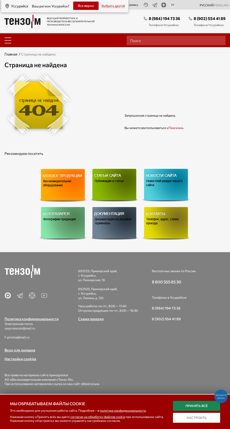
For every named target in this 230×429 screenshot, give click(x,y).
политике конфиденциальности (123, 410)
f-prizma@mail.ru (17, 337)
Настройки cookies (20, 359)
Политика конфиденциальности (31, 319)
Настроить (197, 418)
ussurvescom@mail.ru (19, 328)
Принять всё (197, 406)
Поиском (174, 128)
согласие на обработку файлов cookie (97, 417)
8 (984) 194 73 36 (164, 18)
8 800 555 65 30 (166, 281)
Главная (10, 54)
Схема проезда (91, 319)
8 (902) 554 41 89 (210, 18)
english (222, 5)
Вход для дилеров (19, 350)
